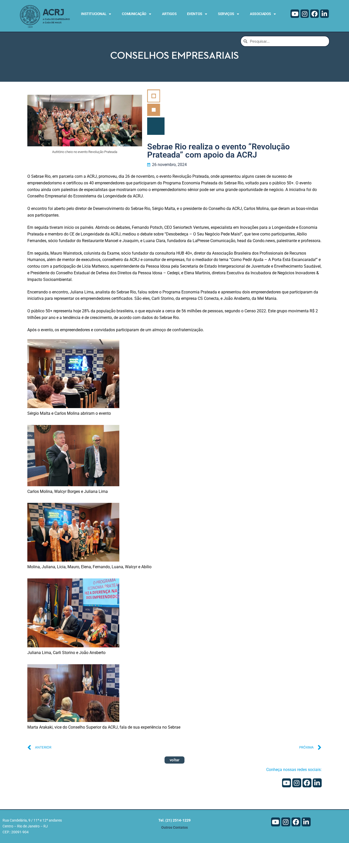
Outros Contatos (174, 827)
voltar (174, 760)
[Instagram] (304, 13)
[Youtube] (294, 13)
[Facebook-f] (314, 13)
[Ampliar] (110, 347)
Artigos (169, 14)
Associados (260, 14)
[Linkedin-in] (324, 13)
